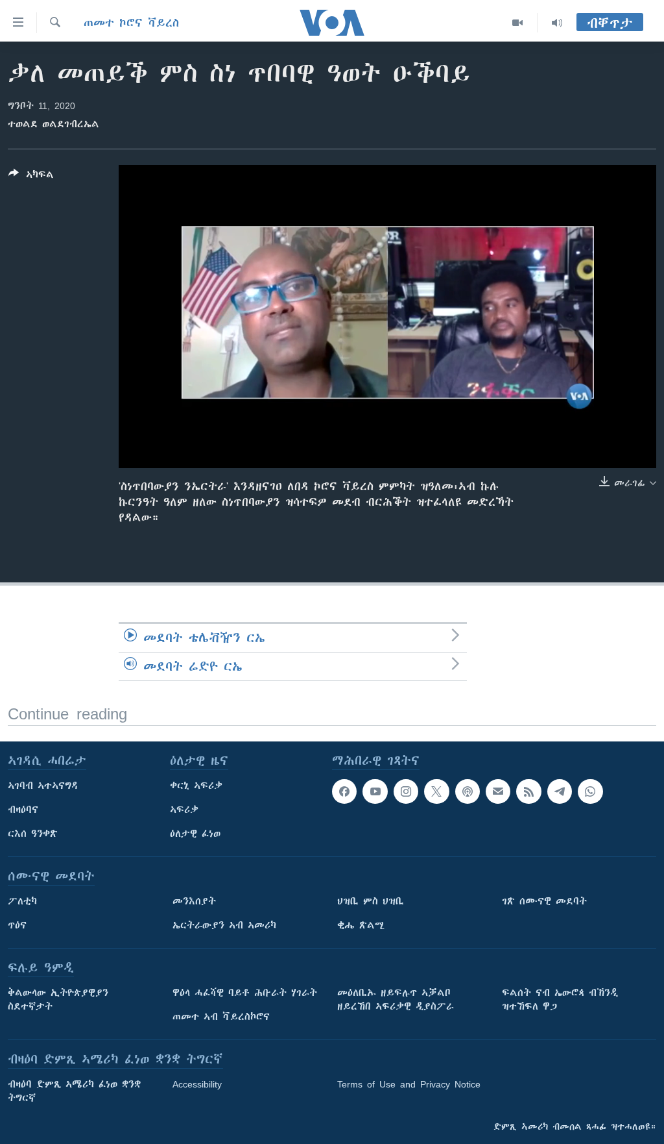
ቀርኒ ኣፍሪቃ (196, 785)
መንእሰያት (194, 901)
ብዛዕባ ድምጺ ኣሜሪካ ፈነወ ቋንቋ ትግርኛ (74, 1091)
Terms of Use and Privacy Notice (408, 1084)
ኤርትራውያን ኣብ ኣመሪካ (224, 925)
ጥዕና (17, 925)
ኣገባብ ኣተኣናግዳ (43, 785)
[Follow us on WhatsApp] (590, 791)
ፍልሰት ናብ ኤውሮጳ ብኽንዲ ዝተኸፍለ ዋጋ (560, 999)
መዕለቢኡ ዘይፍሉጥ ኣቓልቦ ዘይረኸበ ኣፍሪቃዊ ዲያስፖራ (395, 999)
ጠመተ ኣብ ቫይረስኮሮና (221, 1017)
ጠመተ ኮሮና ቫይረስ (131, 22)
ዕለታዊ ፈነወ (195, 833)
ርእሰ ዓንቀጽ (33, 833)
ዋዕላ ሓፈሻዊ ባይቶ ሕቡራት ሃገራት (244, 993)
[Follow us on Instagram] (406, 791)
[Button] (31, 177)
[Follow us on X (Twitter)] (436, 791)
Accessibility (197, 1084)
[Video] (518, 22)
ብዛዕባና (23, 809)
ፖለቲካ (22, 901)
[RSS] (528, 791)
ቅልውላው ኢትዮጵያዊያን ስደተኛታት (58, 999)
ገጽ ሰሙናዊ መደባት (544, 901)
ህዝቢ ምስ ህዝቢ (370, 901)
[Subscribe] (498, 791)
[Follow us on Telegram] (559, 791)
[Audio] (557, 22)
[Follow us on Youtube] (374, 791)
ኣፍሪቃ (184, 809)
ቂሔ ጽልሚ (361, 925)
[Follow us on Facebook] (344, 791)
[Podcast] (467, 791)
